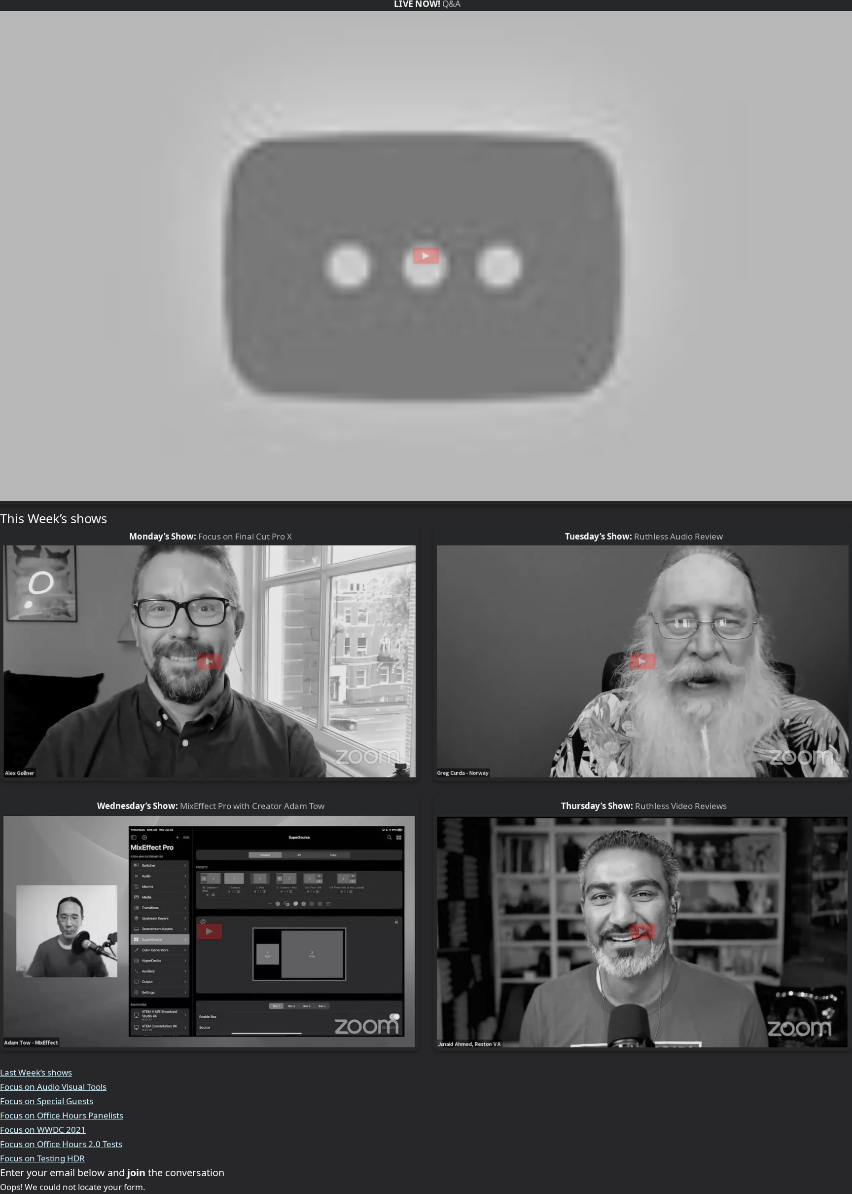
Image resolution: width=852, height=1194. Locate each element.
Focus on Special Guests (46, 1101)
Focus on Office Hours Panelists (61, 1115)
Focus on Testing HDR (42, 1158)
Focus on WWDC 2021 (43, 1129)
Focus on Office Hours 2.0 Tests (61, 1144)
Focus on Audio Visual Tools (53, 1086)
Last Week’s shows (36, 1072)
